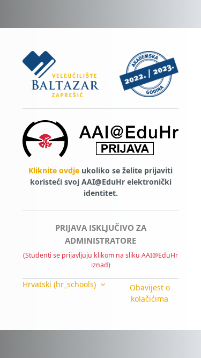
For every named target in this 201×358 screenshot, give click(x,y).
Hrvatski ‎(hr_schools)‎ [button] (60, 284)
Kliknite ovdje (53, 170)
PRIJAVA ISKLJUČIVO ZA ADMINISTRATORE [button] (100, 234)
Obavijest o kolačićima (150, 293)
